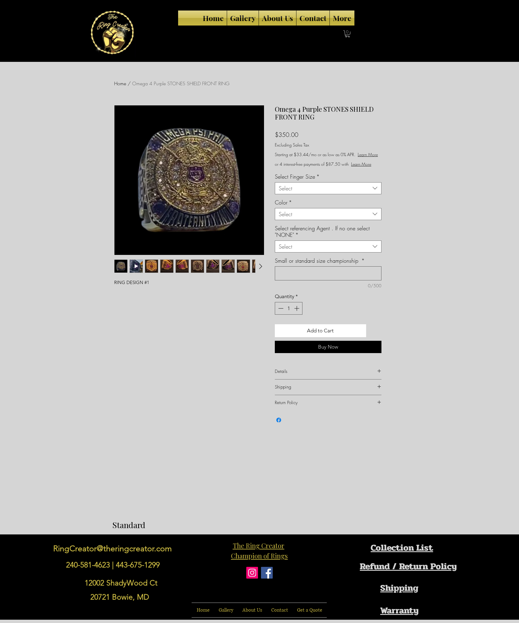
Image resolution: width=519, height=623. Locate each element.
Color (283, 202)
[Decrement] (280, 308)
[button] (347, 34)
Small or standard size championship (320, 260)
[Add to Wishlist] (375, 330)
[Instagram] (252, 573)
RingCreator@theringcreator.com (112, 548)
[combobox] (328, 188)
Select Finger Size (297, 176)
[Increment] (297, 308)
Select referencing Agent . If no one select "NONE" (322, 231)
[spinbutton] (289, 308)
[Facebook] (267, 573)
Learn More (368, 154)
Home (120, 83)
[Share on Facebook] (278, 420)
